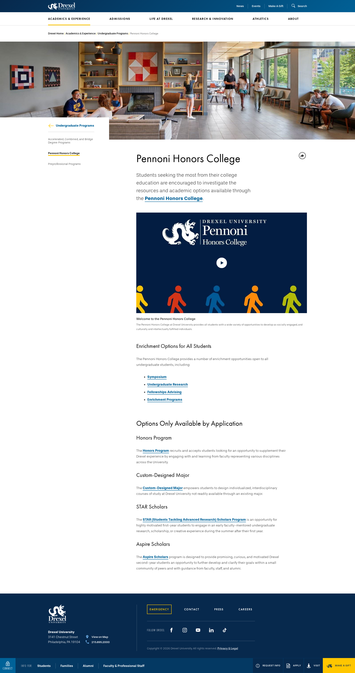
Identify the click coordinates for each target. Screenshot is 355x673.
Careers (245, 609)
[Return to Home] (61, 6)
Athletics (261, 19)
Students (44, 666)
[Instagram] (184, 630)
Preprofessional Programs (64, 164)
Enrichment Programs (164, 400)
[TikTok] (224, 630)
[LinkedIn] (211, 630)
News (240, 6)
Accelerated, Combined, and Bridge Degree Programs (70, 141)
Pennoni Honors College (64, 153)
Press (219, 609)
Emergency (159, 609)
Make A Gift (275, 6)
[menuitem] (73, 18)
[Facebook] (171, 630)
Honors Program (156, 451)
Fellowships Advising (164, 392)
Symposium (157, 377)
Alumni (88, 666)
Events (256, 6)
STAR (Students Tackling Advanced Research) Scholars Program (194, 520)
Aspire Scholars (155, 557)
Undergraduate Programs (113, 33)
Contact (191, 609)
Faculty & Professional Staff (123, 666)
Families (66, 666)
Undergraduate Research (167, 384)
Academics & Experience (81, 33)
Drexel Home (56, 33)
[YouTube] (198, 630)
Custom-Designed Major (163, 488)
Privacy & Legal (227, 648)
